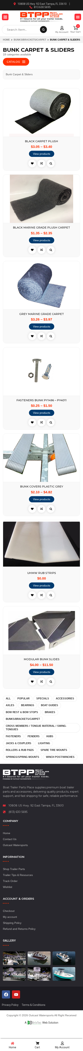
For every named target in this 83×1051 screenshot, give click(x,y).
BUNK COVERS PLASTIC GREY (41, 486)
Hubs (49, 736)
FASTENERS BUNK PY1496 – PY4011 (41, 400)
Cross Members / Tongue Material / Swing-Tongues (36, 727)
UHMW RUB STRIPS (41, 573)
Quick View (51, 163)
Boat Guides (49, 705)
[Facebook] (6, 994)
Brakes (50, 712)
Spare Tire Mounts (54, 750)
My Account (61, 32)
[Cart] (37, 1043)
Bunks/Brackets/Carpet (30, 39)
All (8, 698)
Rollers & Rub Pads (20, 750)
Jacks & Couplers (18, 743)
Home (6, 39)
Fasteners (13, 736)
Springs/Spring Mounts (22, 757)
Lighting (44, 743)
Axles (10, 705)
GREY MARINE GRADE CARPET (41, 314)
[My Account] (62, 28)
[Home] (12, 1043)
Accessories (65, 698)
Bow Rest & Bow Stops (22, 712)
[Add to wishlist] (32, 163)
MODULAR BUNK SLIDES (41, 659)
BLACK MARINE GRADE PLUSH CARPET (41, 227)
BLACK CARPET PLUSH (41, 141)
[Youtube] (16, 994)
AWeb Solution (41, 1022)
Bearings (27, 705)
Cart (37, 1047)
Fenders (34, 736)
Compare (41, 163)
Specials (42, 698)
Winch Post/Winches (60, 757)
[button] (5, 17)
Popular (23, 698)
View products (41, 153)
